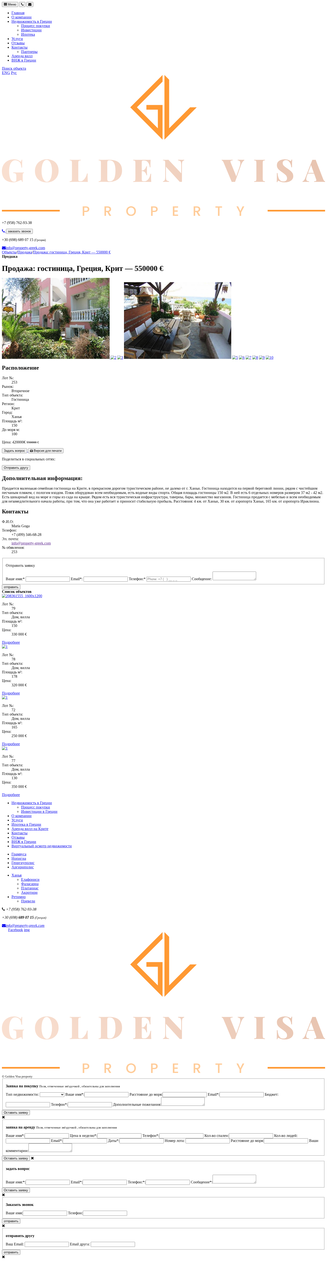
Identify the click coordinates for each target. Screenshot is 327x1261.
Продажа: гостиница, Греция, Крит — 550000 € (72, 252)
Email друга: (80, 1244)
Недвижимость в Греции (31, 21)
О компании (21, 17)
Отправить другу (16, 468)
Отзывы (18, 43)
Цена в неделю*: (83, 1136)
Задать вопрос (14, 451)
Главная (17, 13)
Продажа (24, 252)
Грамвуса (18, 854)
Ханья (16, 875)
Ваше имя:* (16, 579)
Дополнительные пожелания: (137, 1104)
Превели (28, 901)
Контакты (19, 47)
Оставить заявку (16, 1112)
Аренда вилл (22, 56)
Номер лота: (175, 1141)
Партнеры (29, 52)
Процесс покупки (35, 26)
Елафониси (30, 879)
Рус (14, 73)
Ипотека (28, 34)
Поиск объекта (14, 68)
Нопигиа (18, 858)
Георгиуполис (22, 863)
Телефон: (75, 1213)
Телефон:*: (137, 1182)
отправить (11, 587)
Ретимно (18, 897)
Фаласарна (30, 884)
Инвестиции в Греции (39, 811)
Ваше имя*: (74, 1094)
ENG (6, 73)
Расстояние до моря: (146, 1094)
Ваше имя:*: (16, 1182)
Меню (11, 4)
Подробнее (11, 642)
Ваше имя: (14, 1213)
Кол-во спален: (216, 1136)
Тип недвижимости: (23, 1094)
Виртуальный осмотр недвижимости (41, 846)
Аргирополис (22, 867)
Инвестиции (31, 30)
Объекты (9, 252)
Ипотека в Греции (26, 824)
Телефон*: (59, 1104)
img (27, 930)
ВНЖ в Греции (23, 60)
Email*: (77, 579)
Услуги (17, 39)
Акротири (29, 892)
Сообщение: (202, 579)
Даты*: (113, 1141)
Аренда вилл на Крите (29, 829)
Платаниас (30, 888)
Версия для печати (47, 451)
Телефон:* (138, 579)
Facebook (15, 930)
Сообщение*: (202, 1182)
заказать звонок (19, 231)
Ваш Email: (15, 1244)
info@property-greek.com (25, 248)
